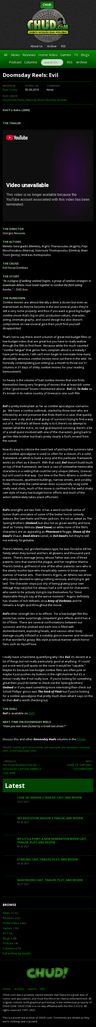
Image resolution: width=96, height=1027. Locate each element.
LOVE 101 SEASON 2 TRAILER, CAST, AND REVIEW (49, 797)
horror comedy (35, 747)
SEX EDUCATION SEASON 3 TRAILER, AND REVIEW (50, 818)
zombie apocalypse (19, 750)
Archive (51, 46)
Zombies (17, 747)
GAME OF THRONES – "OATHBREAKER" (80, 767)
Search (32, 989)
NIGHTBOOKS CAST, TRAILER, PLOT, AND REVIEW (50, 880)
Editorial (30, 100)
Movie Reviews (46, 100)
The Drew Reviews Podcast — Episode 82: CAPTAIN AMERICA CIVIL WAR (22, 769)
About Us (36, 46)
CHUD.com (48, 974)
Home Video (48, 55)
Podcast (15, 62)
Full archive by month (17, 953)
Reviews (29, 55)
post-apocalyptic (70, 747)
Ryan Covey (10, 90)
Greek (33, 750)
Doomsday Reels (13, 100)
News (15, 55)
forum (81, 739)
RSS (63, 46)
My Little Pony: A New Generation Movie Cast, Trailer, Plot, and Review (52, 840)
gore (25, 747)
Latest (15, 785)
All (5, 55)
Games (65, 55)
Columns (30, 62)
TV (76, 55)
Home (6, 989)
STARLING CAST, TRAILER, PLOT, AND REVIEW (47, 859)
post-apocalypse (52, 747)
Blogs (85, 55)
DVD (31, 713)
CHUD (47, 4)
